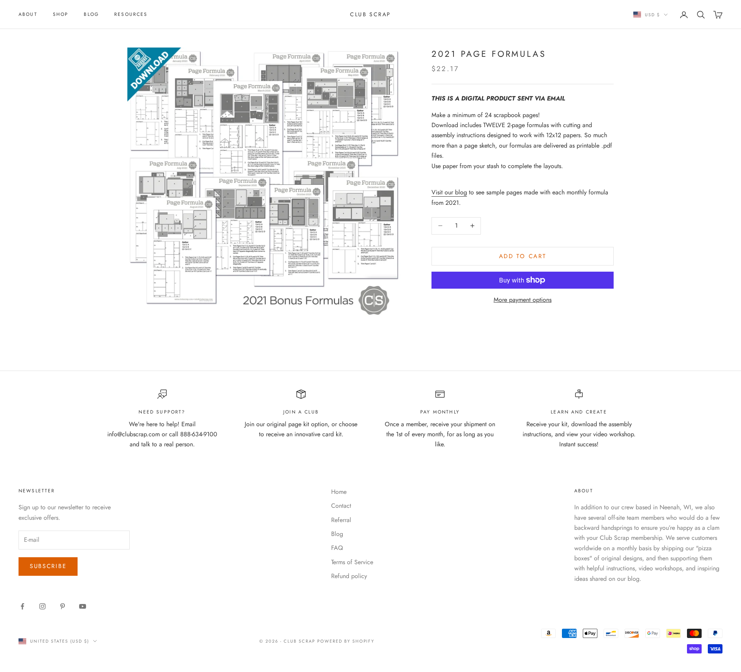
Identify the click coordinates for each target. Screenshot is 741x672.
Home (339, 491)
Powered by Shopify (346, 641)
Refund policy (349, 576)
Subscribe (48, 566)
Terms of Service (352, 562)
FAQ (337, 547)
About (28, 14)
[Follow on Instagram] (42, 606)
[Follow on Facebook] (22, 606)
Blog (91, 14)
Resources (130, 14)
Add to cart (522, 256)
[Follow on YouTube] (82, 606)
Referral (341, 519)
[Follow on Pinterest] (62, 606)
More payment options (523, 299)
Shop (61, 14)
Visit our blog (449, 192)
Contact (341, 505)
